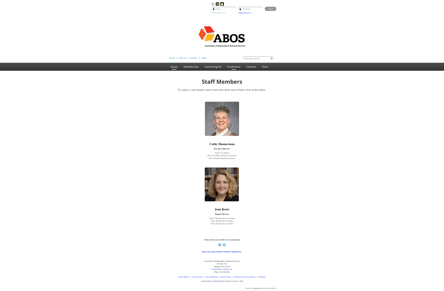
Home (172, 57)
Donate (193, 57)
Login (204, 57)
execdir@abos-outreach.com (222, 269)
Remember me (219, 13)
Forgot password (244, 13)
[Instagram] (224, 244)
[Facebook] (219, 244)
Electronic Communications (245, 277)
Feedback (262, 277)
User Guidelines (211, 277)
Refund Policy (225, 277)
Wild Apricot (257, 288)
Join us (182, 57)
